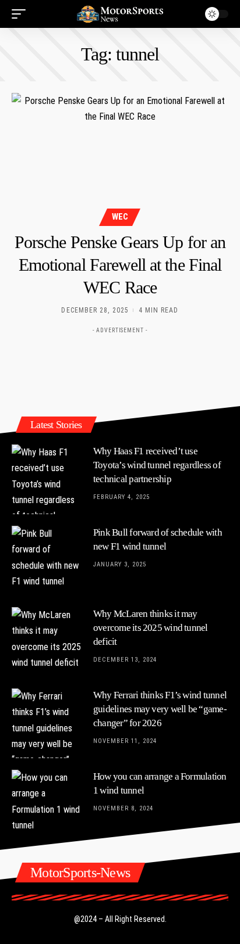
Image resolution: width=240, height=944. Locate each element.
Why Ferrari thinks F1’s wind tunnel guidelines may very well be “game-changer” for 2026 (160, 709)
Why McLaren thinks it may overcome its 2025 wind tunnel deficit (150, 627)
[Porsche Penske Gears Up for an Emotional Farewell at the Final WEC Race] (120, 157)
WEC (120, 216)
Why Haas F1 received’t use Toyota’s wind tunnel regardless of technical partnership (157, 465)
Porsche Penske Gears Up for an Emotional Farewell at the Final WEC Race (120, 264)
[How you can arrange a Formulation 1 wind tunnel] (47, 804)
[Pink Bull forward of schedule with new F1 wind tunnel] (47, 560)
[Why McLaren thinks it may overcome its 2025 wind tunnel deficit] (47, 642)
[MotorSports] (120, 13)
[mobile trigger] (21, 14)
